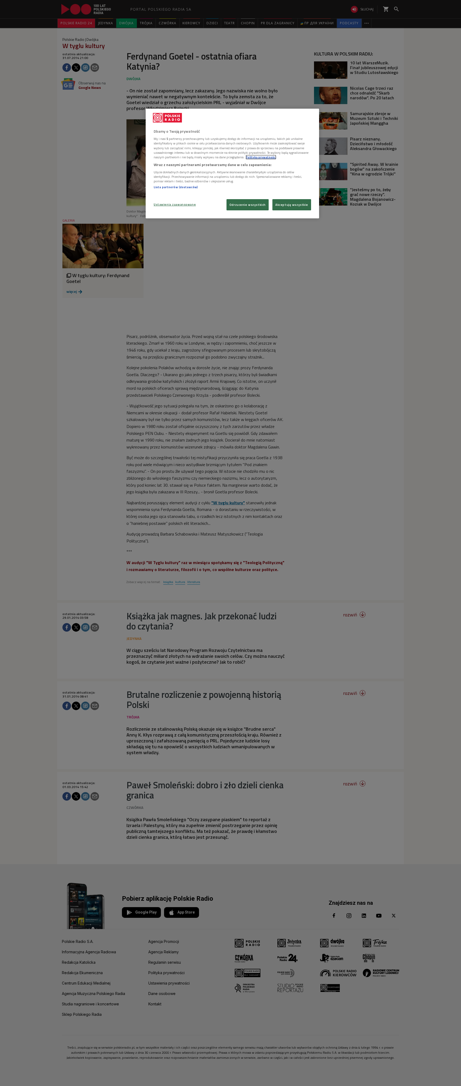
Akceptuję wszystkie (291, 204)
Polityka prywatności (261, 157)
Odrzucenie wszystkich (247, 204)
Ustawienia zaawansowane (175, 204)
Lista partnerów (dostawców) (176, 187)
